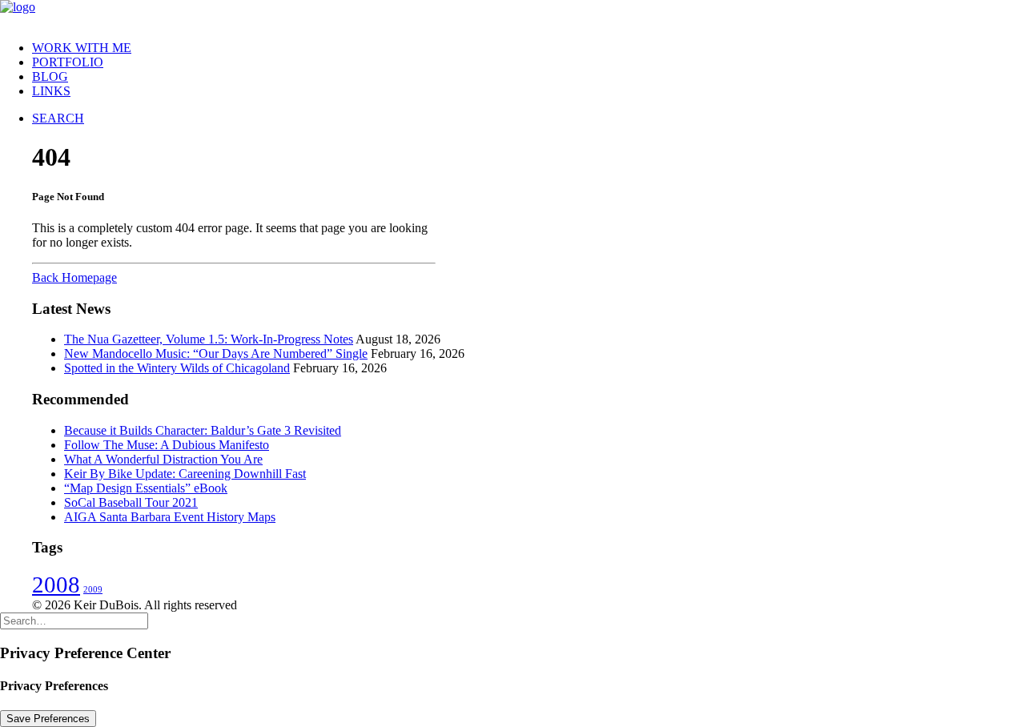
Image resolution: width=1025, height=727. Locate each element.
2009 (92, 589)
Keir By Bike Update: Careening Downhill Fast (185, 473)
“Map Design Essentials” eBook (145, 488)
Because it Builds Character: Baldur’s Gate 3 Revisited (202, 430)
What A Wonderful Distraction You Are (163, 459)
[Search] (74, 620)
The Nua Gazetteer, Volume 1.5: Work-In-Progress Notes (208, 339)
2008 (56, 584)
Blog (50, 76)
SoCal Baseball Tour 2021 (131, 502)
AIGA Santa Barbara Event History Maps (169, 517)
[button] (58, 118)
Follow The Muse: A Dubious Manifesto (166, 445)
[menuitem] (528, 48)
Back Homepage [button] (74, 277)
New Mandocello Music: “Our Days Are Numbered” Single (216, 353)
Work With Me (81, 47)
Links (51, 91)
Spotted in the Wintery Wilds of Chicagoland (177, 368)
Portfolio (67, 62)
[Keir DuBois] (512, 14)
